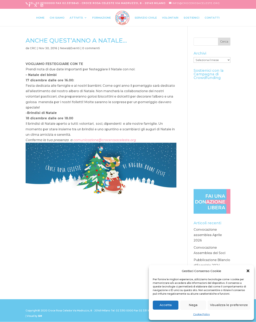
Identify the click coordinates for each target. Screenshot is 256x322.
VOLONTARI (170, 17)
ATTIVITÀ (76, 17)
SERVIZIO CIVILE (146, 17)
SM (40, 315)
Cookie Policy (201, 314)
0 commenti (91, 48)
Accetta (166, 305)
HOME (40, 17)
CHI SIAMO (57, 17)
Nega (193, 305)
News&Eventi (70, 48)
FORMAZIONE (101, 17)
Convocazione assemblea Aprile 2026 (208, 235)
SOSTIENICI (191, 17)
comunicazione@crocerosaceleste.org (104, 140)
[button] (248, 271)
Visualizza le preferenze (229, 305)
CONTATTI (212, 17)
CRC (33, 48)
